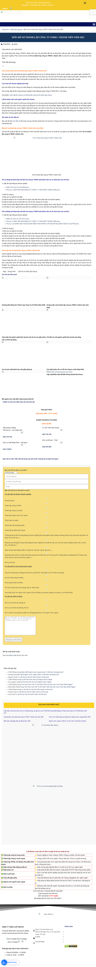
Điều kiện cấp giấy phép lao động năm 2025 (17, 721)
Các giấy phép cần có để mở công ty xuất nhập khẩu (65, 369)
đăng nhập (12, 655)
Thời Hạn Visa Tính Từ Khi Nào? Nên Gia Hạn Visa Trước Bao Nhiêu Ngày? (47, 684)
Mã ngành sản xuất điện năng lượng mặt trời (17, 399)
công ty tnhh (12, 271)
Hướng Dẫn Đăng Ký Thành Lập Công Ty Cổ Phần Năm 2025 (23, 305)
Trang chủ (5, 29)
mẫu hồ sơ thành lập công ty (27, 271)
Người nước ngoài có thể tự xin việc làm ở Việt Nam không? (67, 721)
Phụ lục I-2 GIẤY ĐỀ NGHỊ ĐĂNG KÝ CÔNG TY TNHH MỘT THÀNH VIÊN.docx (33, 190)
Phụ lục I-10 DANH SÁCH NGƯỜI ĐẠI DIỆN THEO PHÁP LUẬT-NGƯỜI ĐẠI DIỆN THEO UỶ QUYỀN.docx (42, 224)
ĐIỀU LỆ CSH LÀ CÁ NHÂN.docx (17, 187)
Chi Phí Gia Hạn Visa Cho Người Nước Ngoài (36, 679)
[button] (85, 2)
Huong (10, 674)
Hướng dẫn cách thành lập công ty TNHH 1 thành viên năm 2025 (24, 717)
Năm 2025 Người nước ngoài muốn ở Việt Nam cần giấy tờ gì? (42, 672)
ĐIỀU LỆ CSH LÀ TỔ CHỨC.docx (17, 219)
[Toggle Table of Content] (3, 66)
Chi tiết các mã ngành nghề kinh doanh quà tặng (64, 337)
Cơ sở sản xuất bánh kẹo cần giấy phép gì (17, 369)
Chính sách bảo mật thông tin (74, 941)
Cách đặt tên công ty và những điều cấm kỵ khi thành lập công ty (30, 95)
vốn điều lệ (16, 121)
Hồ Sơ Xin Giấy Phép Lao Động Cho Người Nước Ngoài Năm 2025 (69, 717)
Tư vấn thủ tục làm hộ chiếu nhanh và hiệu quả (33, 677)
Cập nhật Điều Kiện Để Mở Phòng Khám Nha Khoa (65, 374)
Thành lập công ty (16, 29)
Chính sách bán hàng (72, 932)
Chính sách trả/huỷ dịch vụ (73, 936)
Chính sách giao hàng (72, 934)
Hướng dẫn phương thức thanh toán (77, 939)
